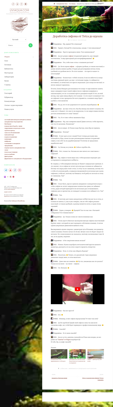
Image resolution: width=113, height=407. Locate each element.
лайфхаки (8, 141)
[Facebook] (21, 4)
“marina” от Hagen (64, 339)
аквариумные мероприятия (14, 122)
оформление (9, 145)
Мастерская (82, 40)
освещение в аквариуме (12, 143)
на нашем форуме (10, 189)
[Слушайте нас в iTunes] (5, 177)
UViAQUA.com (19, 10)
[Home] (54, 4)
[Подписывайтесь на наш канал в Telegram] (6, 171)
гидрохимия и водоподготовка (15, 128)
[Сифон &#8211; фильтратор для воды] (95, 354)
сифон (70, 56)
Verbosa (13, 201)
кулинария (8, 139)
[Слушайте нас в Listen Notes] (10, 177)
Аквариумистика (62, 4)
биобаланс (8, 124)
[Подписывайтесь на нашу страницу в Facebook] (15, 171)
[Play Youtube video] (77, 289)
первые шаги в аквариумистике (15, 148)
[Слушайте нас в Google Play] (8, 177)
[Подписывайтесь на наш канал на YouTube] (10, 171)
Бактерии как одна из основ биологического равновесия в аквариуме (77, 361)
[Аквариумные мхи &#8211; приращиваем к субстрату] (59, 354)
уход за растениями (11, 152)
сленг (6, 150)
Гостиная (72, 4)
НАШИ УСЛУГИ (8, 192)
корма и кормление (11, 137)
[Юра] (52, 48)
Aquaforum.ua (7, 196)
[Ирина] (52, 136)
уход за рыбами (10, 154)
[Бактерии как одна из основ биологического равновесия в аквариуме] (77, 354)
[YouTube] (17, 4)
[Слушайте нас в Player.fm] (13, 177)
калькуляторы (9, 135)
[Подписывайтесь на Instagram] (19, 171)
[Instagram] (25, 4)
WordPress (21, 201)
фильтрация (9, 156)
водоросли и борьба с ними (13, 126)
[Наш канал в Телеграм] (13, 4)
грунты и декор (10, 130)
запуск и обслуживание (12, 132)
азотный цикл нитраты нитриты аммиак (18, 119)
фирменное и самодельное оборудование (18, 158)
